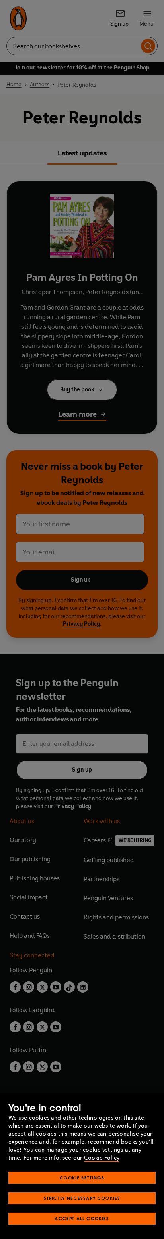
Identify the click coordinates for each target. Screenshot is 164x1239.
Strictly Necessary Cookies (82, 1198)
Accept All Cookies (82, 1218)
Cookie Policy (101, 1157)
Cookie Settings (82, 1178)
